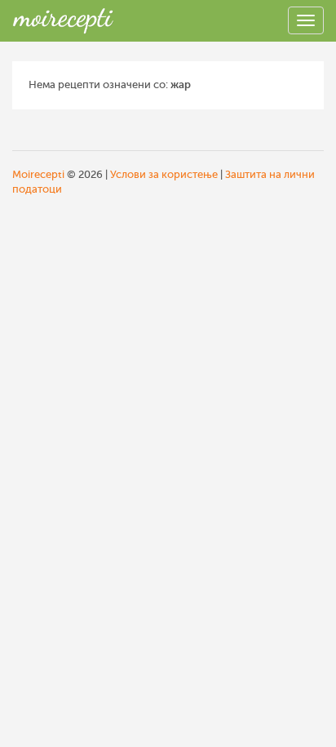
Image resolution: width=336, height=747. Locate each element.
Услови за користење (164, 174)
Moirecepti (38, 174)
